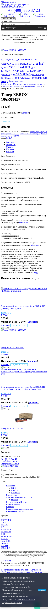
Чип (11, 81)
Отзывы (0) (11, 144)
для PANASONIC (35, 71)
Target (7, 59)
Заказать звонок (8, 19)
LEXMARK (6, 532)
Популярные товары (15, 511)
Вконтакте (15, 493)
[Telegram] (9, 15)
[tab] (26, 142)
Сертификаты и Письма (16, 502)
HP (2, 527)
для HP (38, 63)
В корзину (5, 325)
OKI (3, 534)
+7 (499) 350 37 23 (24, 10)
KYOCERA (6, 529)
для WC (11, 78)
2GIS (13, 488)
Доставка (10, 149)
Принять (41, 590)
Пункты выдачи (13, 504)
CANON (5, 522)
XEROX (9, 138)
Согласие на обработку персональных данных (21, 571)
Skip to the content (8, 2)
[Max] (25, 15)
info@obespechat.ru (9, 461)
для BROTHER (24, 59)
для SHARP (36, 75)
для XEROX (22, 77)
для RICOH (5, 75)
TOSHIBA (5, 548)
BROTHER (6, 520)
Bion (2, 60)
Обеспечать (6, 84)
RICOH (4, 539)
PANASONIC (7, 536)
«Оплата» (23, 222)
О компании (11, 495)
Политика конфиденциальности (20, 509)
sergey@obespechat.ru (10, 463)
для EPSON (26, 63)
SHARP (4, 543)
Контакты (10, 486)
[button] (10, 27)
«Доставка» (35, 245)
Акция (14, 60)
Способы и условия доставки (19, 497)
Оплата (9, 147)
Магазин (17, 84)
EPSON (4, 525)
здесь (36, 272)
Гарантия (10, 151)
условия (25, 113)
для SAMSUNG (21, 74)
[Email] (40, 15)
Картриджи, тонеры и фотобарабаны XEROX (22, 86)
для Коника (19, 81)
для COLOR (15, 64)
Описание (10, 142)
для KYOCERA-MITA (16, 67)
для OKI (20, 70)
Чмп (14, 81)
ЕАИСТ (14, 490)
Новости (10, 507)
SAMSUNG (6, 541)
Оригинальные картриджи (34, 84)
